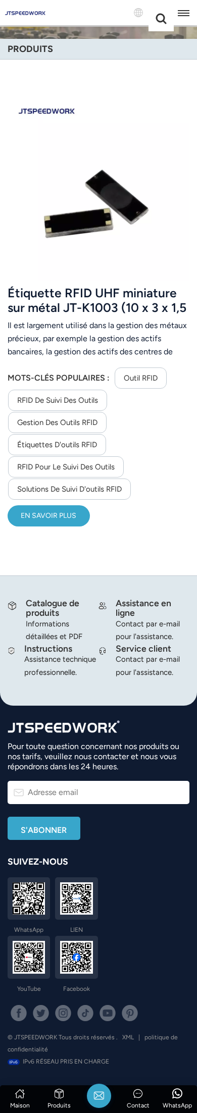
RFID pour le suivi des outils (66, 466)
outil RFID (141, 378)
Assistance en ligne (143, 608)
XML (128, 1037)
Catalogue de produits (52, 608)
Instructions (48, 648)
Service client (143, 648)
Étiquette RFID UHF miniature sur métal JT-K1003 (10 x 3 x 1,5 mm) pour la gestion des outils (97, 300)
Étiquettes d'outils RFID (57, 444)
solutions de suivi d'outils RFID (69, 489)
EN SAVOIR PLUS (48, 515)
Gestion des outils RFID (57, 422)
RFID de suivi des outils (57, 400)
